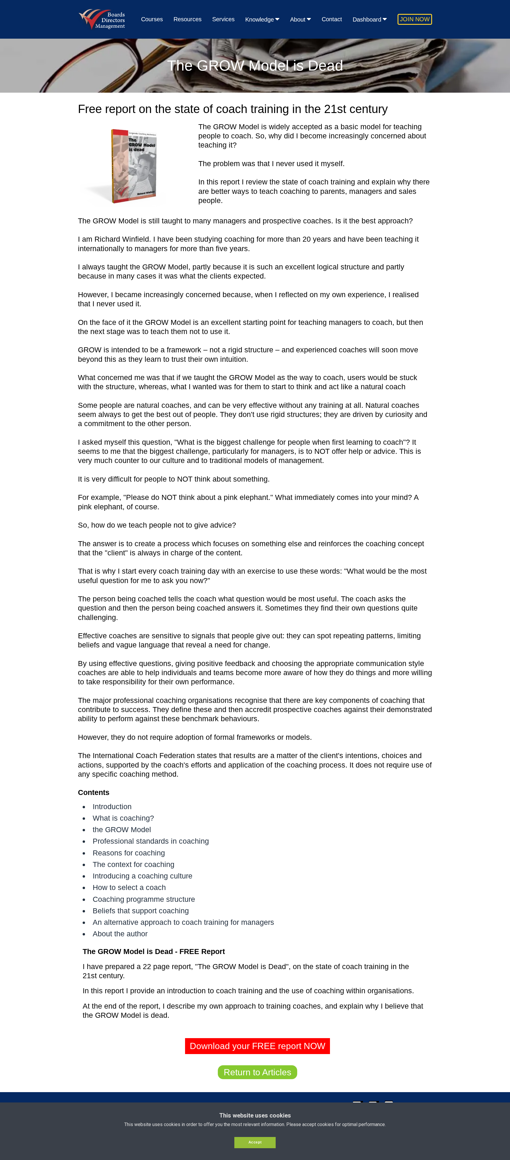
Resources (188, 19)
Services (223, 19)
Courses (152, 19)
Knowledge (259, 19)
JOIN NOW (415, 19)
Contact (332, 19)
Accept (255, 1142)
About (297, 19)
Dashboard (367, 19)
